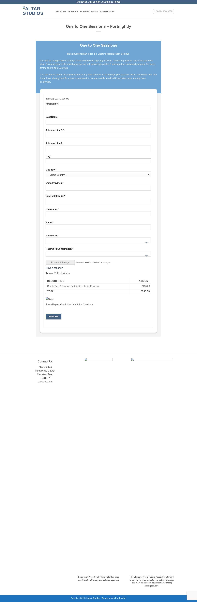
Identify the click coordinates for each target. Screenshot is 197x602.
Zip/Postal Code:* (55, 196)
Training (84, 11)
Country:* (51, 170)
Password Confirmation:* (59, 249)
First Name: (52, 104)
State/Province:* (54, 183)
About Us (61, 11)
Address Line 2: (54, 143)
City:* (49, 156)
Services (73, 11)
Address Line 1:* (55, 130)
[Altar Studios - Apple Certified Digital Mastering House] (37, 11)
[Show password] (146, 242)
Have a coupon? (54, 268)
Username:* (52, 209)
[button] (163, 11)
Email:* (50, 222)
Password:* (52, 235)
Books (94, 11)
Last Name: (52, 117)
